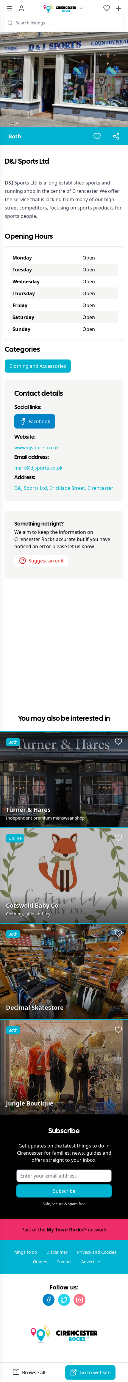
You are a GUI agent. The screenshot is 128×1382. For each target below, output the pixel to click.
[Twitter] (64, 1300)
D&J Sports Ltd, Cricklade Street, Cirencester (63, 488)
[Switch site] (81, 8)
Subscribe (64, 1191)
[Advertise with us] (118, 8)
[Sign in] (21, 8)
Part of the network (64, 1229)
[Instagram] (79, 1300)
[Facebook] (48, 1300)
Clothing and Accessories (38, 366)
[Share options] (116, 136)
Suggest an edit (46, 560)
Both (14, 136)
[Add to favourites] (97, 136)
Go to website (95, 1372)
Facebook (39, 421)
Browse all (33, 1372)
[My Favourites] (107, 8)
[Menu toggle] (9, 8)
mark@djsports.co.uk (38, 468)
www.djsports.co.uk (36, 447)
